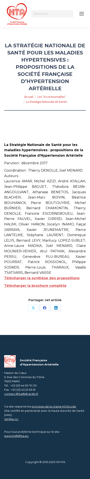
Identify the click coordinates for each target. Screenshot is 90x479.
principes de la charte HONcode (54, 406)
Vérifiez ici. (11, 419)
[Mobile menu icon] (81, 13)
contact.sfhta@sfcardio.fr (21, 394)
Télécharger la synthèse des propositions (42, 278)
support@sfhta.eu (16, 436)
